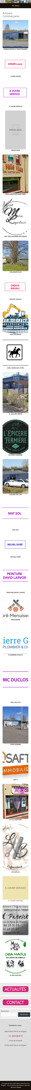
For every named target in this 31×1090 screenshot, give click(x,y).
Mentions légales (16, 1087)
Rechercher (5, 1011)
